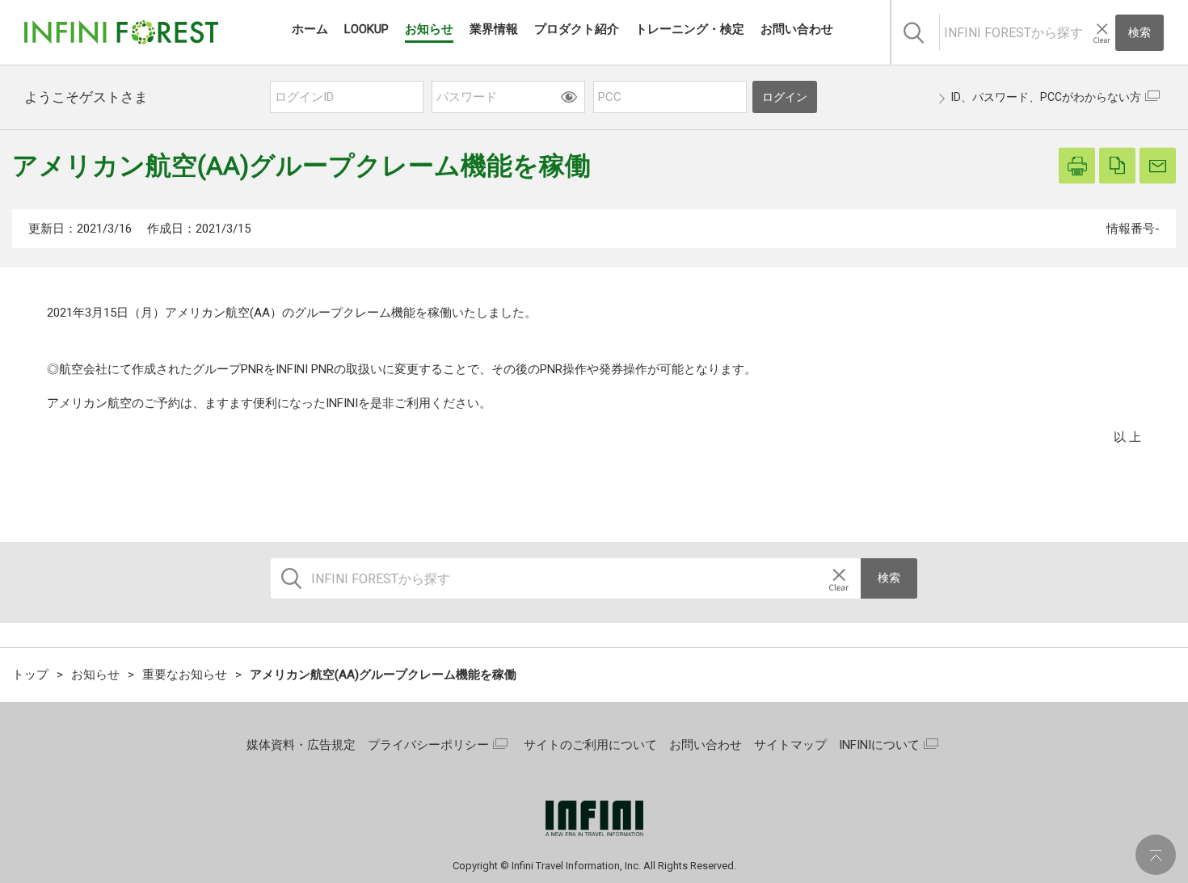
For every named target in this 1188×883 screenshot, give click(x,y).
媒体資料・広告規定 (301, 745)
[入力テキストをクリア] (1101, 33)
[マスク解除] (569, 96)
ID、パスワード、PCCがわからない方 (1046, 96)
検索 (1139, 32)
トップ (30, 674)
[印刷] (1077, 166)
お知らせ (95, 674)
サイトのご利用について (590, 745)
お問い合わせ (705, 745)
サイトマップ (790, 745)
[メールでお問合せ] (1158, 166)
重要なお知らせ (184, 674)
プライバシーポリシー (428, 745)
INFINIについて (879, 745)
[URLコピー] (1117, 166)
